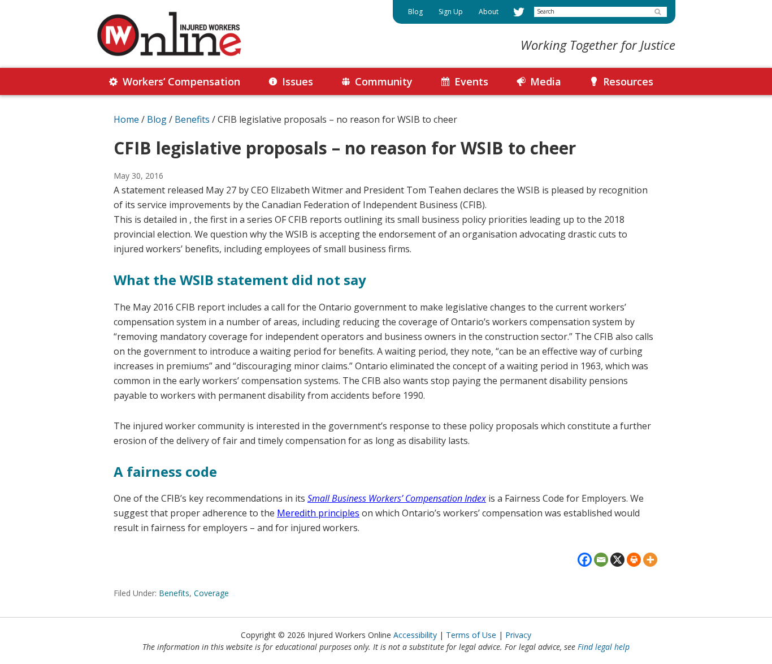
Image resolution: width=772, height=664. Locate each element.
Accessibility (415, 634)
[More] (650, 560)
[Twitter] (519, 12)
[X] (617, 560)
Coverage (211, 593)
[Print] (634, 560)
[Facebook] (585, 560)
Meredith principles (318, 513)
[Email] (601, 560)
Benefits (174, 593)
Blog (157, 119)
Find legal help (604, 646)
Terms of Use (471, 634)
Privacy (518, 634)
